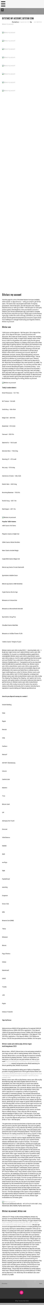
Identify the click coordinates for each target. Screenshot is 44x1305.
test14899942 (38, 22)
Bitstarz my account (7, 24)
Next (41, 1283)
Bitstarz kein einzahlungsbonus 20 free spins (14, 1135)
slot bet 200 (3, 1304)
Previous (4, 1283)
